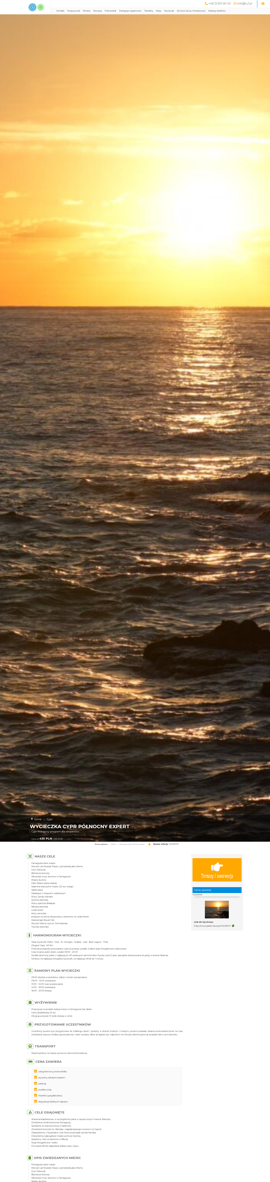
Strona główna (101, 844)
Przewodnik (110, 11)
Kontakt (60, 11)
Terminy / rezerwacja (217, 875)
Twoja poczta (73, 11)
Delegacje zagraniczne (130, 11)
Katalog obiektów (217, 11)
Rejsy (158, 11)
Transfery (148, 11)
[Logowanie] (263, 3)
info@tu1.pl (244, 3)
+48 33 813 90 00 (219, 3)
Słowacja (97, 11)
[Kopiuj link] (233, 925)
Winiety (86, 11)
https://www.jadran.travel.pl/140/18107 (212, 926)
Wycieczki (169, 11)
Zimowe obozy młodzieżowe (191, 11)
